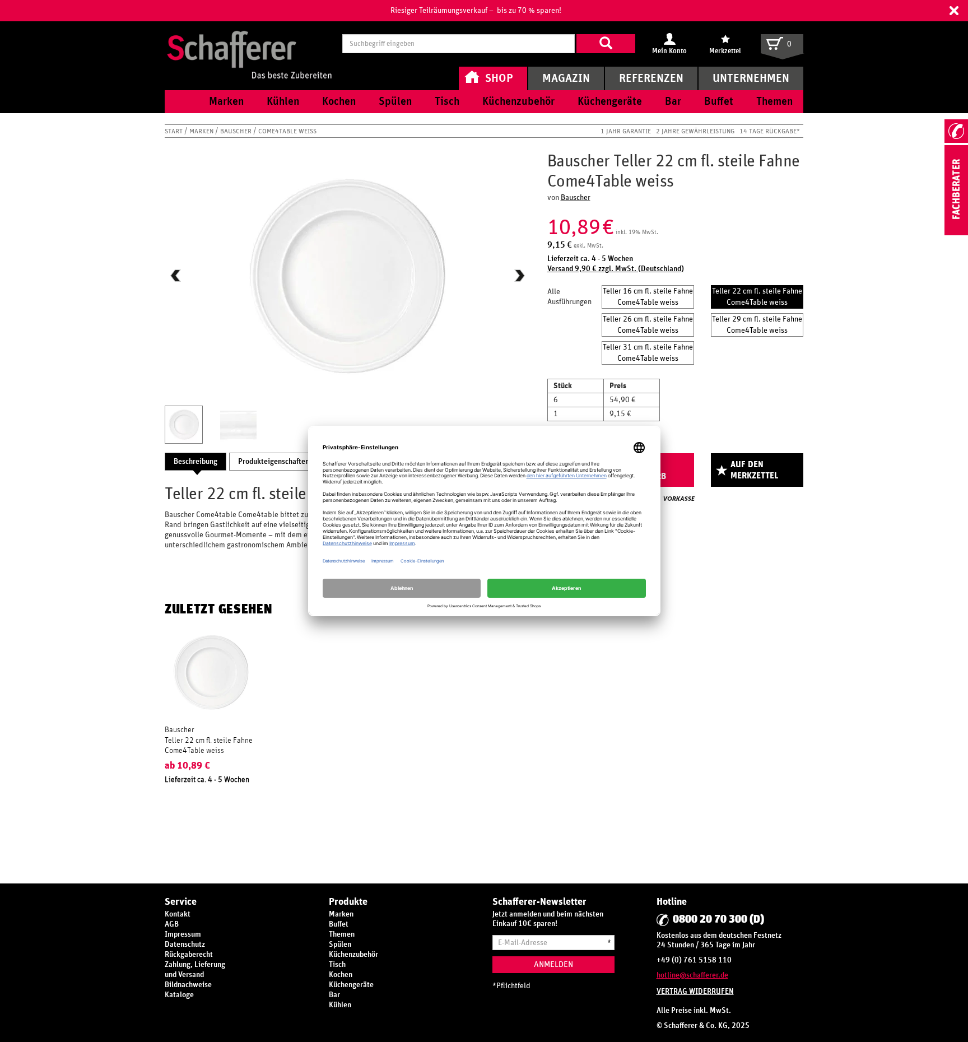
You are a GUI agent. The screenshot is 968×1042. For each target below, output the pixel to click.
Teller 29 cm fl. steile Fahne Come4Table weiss (757, 324)
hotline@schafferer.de (692, 975)
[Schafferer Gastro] (249, 43)
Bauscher (236, 131)
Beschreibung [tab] (195, 462)
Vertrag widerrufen (695, 992)
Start (174, 131)
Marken (202, 131)
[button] (954, 10)
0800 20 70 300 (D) (718, 919)
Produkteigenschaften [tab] (273, 462)
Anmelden (553, 964)
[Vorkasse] (679, 499)
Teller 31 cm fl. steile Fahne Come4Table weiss (648, 352)
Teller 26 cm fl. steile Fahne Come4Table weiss (648, 324)
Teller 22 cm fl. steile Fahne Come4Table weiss (757, 296)
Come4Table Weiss (287, 131)
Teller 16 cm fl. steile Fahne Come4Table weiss (648, 296)
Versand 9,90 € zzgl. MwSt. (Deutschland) (615, 269)
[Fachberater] (956, 233)
